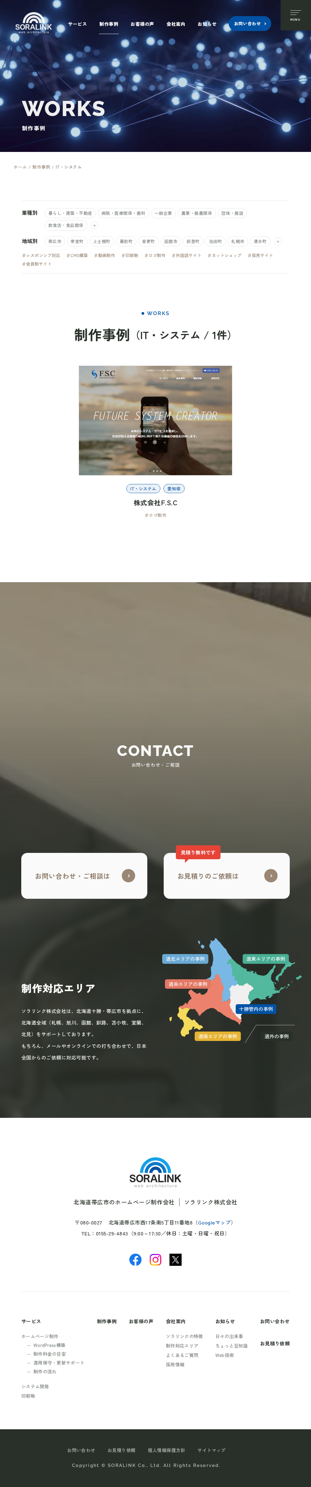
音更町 (148, 241)
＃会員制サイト (37, 264)
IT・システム (143, 489)
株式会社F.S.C (156, 502)
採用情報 (175, 1364)
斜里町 (193, 241)
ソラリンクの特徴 (184, 1336)
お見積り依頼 (275, 1343)
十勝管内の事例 (256, 1008)
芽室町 (77, 241)
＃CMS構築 (77, 255)
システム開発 (35, 1386)
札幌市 (237, 241)
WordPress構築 (49, 1345)
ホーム (20, 167)
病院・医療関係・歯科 (123, 213)
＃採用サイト (260, 255)
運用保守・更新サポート (58, 1362)
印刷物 (28, 1396)
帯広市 (55, 241)
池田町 (215, 241)
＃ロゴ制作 (155, 255)
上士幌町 (102, 241)
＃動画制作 (104, 255)
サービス (77, 24)
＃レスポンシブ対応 (41, 255)
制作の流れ (45, 1371)
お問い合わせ (247, 23)
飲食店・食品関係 (66, 225)
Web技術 (224, 1355)
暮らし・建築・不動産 (70, 213)
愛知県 (174, 489)
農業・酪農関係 (196, 213)
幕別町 (126, 241)
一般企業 (163, 213)
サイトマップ (211, 1450)
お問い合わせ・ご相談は (72, 876)
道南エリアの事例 (217, 1036)
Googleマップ (214, 1222)
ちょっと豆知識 (231, 1345)
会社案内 (175, 24)
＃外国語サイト (186, 255)
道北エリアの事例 (185, 958)
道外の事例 (277, 1036)
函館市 (171, 241)
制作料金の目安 (49, 1354)
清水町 (260, 241)
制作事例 (108, 24)
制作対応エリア (182, 1345)
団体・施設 (232, 213)
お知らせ (207, 24)
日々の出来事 (229, 1336)
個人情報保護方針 (167, 1450)
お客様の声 (142, 24)
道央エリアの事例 (188, 983)
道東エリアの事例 (265, 958)
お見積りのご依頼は (208, 867)
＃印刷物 (129, 255)
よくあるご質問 (182, 1355)
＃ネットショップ (224, 255)
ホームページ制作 (39, 1336)
